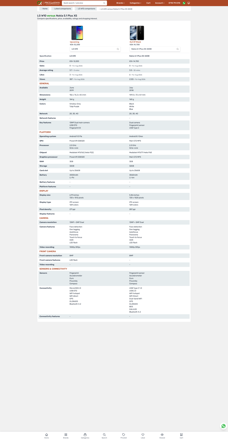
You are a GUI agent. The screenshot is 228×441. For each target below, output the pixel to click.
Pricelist (124, 438)
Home (46, 438)
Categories (85, 438)
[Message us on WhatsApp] (184, 3)
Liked (143, 438)
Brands (65, 438)
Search (104, 438)
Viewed (162, 438)
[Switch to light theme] (189, 3)
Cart (148, 3)
